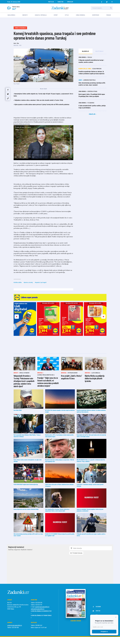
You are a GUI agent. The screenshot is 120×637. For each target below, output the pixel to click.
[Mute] (25, 157)
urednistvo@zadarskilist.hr (14, 625)
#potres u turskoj (28, 282)
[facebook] (101, 1)
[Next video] (20, 157)
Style (67, 15)
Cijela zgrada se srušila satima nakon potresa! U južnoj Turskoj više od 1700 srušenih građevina (41, 104)
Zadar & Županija (40, 15)
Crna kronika (80, 15)
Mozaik (108, 15)
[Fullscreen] (71, 157)
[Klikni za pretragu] (111, 8)
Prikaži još (92, 114)
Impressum (70, 2)
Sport (56, 15)
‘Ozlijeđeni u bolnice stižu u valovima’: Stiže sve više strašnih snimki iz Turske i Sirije (38, 100)
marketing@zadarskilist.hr (42, 607)
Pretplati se (104, 631)
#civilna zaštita (18, 282)
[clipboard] (8, 98)
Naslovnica (11, 15)
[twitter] (107, 1)
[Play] (16, 157)
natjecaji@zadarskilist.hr (37, 609)
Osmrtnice (95, 15)
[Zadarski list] (60, 8)
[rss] (112, 1)
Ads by (69, 159)
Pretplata (51, 2)
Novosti (25, 15)
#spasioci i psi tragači (40, 282)
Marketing (60, 2)
